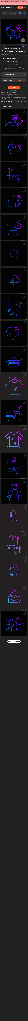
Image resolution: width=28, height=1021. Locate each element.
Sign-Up (8, 92)
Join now (20, 7)
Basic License (22, 94)
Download (14, 87)
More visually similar (14, 641)
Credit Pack (16, 68)
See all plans (14, 90)
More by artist (20, 51)
